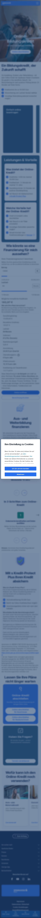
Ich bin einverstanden (20, 469)
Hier (31, 456)
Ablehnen (20, 474)
